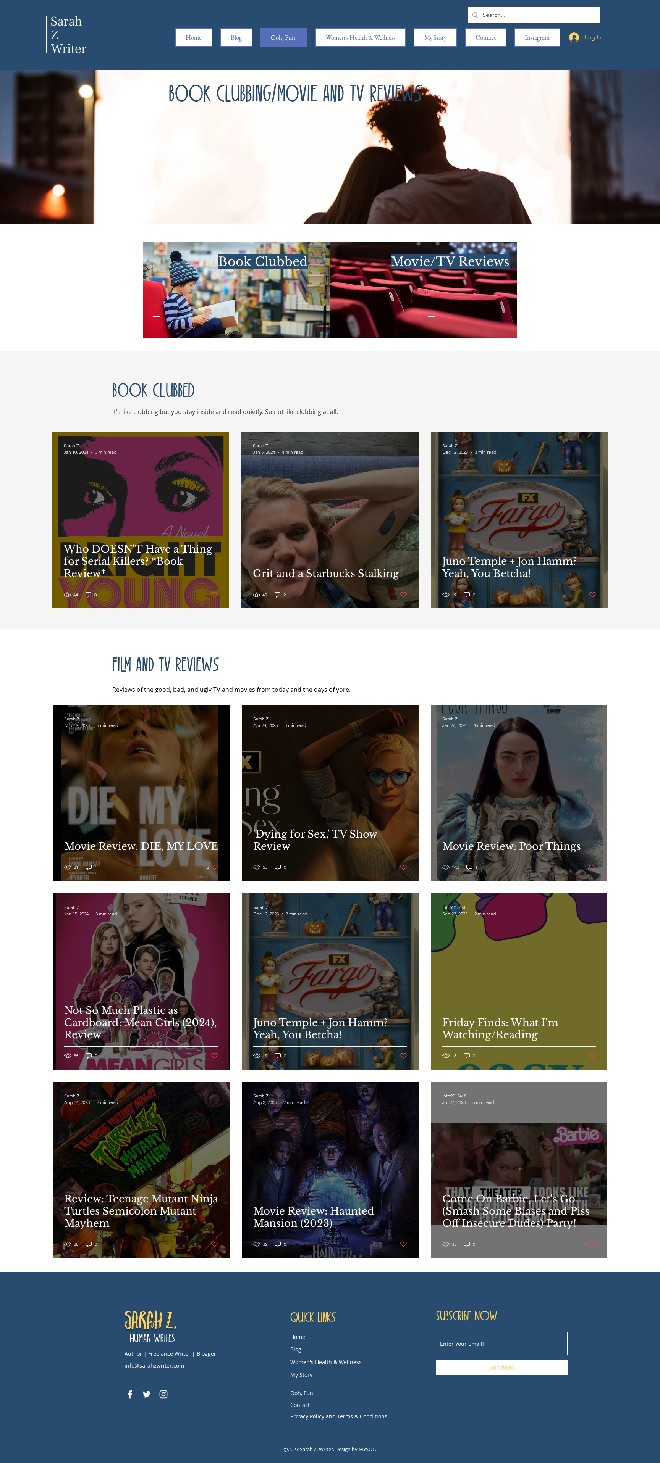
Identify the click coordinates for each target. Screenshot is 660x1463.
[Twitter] (146, 1394)
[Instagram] (163, 1394)
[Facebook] (130, 1394)
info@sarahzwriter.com (154, 1365)
